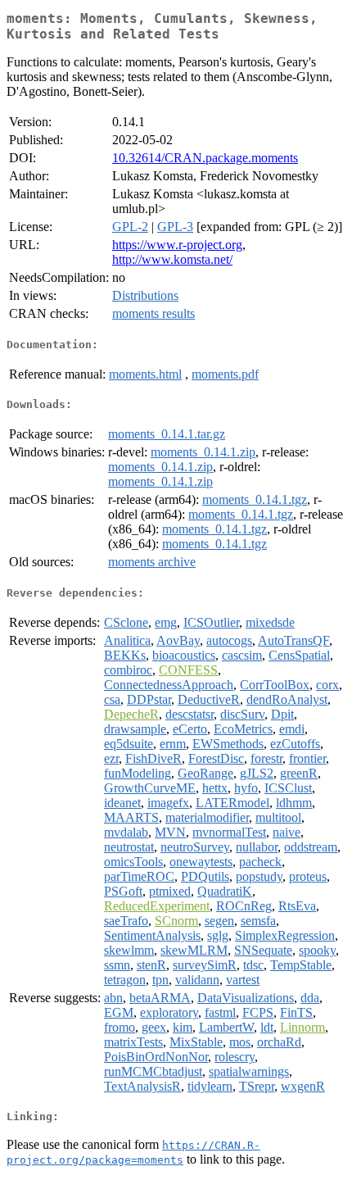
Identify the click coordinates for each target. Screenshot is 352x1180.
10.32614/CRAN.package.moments (205, 158)
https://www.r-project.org (177, 245)
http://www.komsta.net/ (172, 259)
